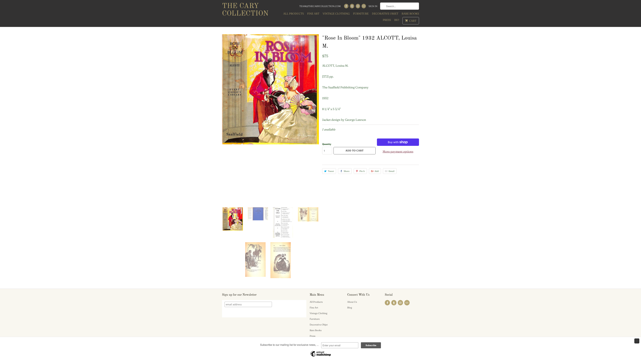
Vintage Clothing (336, 13)
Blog (349, 307)
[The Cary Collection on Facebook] (346, 6)
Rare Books (410, 13)
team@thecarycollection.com (320, 6)
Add (377, 171)
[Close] (636, 340)
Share (347, 171)
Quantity (326, 144)
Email (391, 171)
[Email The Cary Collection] (364, 6)
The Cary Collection (245, 10)
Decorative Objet (385, 13)
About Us (352, 301)
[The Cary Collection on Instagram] (358, 6)
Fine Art (313, 13)
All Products (293, 13)
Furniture (361, 13)
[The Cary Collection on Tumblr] (352, 6)
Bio (396, 20)
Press (387, 20)
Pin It (362, 171)
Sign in (373, 6)
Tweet (331, 171)
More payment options (398, 151)
